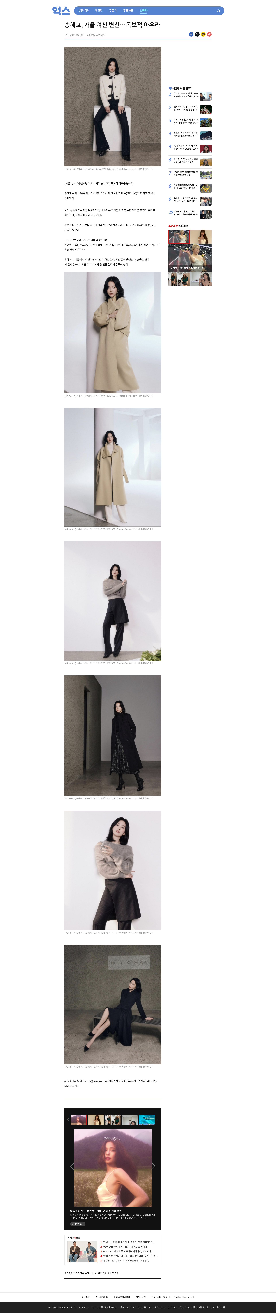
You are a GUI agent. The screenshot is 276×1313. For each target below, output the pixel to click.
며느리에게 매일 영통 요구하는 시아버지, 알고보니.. (126, 1251)
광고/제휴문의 (101, 1297)
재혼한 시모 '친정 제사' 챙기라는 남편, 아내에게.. (124, 1260)
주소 (209, 34)
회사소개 (86, 1297)
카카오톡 (203, 34)
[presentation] (68, 1120)
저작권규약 (141, 1297)
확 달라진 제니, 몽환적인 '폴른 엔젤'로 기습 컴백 (95, 1211)
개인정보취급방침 (122, 1297)
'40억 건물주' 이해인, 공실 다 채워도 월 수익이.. (124, 1246)
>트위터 (197, 34)
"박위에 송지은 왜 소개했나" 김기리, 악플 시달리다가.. (127, 1242)
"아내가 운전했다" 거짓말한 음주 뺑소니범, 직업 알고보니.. (129, 1256)
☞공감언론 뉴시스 (74, 1081)
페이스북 (191, 34)
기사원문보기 (77, 1224)
